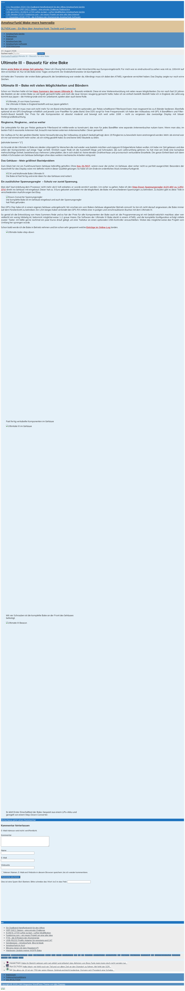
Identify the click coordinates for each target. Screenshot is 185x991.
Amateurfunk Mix (14, 41)
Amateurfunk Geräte (15, 33)
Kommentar (6, 835)
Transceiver (176, 955)
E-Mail (4, 857)
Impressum (11, 974)
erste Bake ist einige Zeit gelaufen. (25, 69)
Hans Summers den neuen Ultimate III (53, 91)
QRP (119, 955)
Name (3, 850)
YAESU (20, 958)
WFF (10, 958)
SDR (152, 955)
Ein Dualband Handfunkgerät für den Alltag (25, 927)
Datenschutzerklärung (16, 977)
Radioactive (11, 36)
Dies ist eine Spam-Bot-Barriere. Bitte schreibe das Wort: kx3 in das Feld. (34, 881)
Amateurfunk (5, 955)
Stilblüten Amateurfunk (163, 955)
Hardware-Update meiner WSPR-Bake (24, 950)
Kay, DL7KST (83, 166)
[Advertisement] (76, 900)
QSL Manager (135, 955)
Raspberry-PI (145, 955)
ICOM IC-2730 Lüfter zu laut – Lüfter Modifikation (28, 932)
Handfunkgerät (67, 955)
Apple (30, 955)
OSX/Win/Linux (13, 46)
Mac (82, 955)
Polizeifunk (89, 955)
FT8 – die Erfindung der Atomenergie (22, 937)
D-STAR (48, 955)
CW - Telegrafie (39, 955)
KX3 (79, 955)
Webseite (5, 865)
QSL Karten (125, 955)
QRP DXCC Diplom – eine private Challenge (25, 930)
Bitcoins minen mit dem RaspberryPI (22, 948)
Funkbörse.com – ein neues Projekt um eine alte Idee (29, 935)
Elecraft (59, 955)
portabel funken (99, 955)
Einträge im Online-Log (98, 227)
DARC (53, 955)
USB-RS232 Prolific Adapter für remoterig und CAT (29, 940)
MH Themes (59, 984)
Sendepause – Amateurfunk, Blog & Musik (25, 943)
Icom (75, 955)
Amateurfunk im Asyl (15, 945)
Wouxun (15, 958)
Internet (9, 38)
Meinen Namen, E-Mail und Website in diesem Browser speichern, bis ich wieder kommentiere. (46, 872)
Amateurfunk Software (16, 44)
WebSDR (4, 958)
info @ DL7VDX (13, 979)
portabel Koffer (111, 955)
